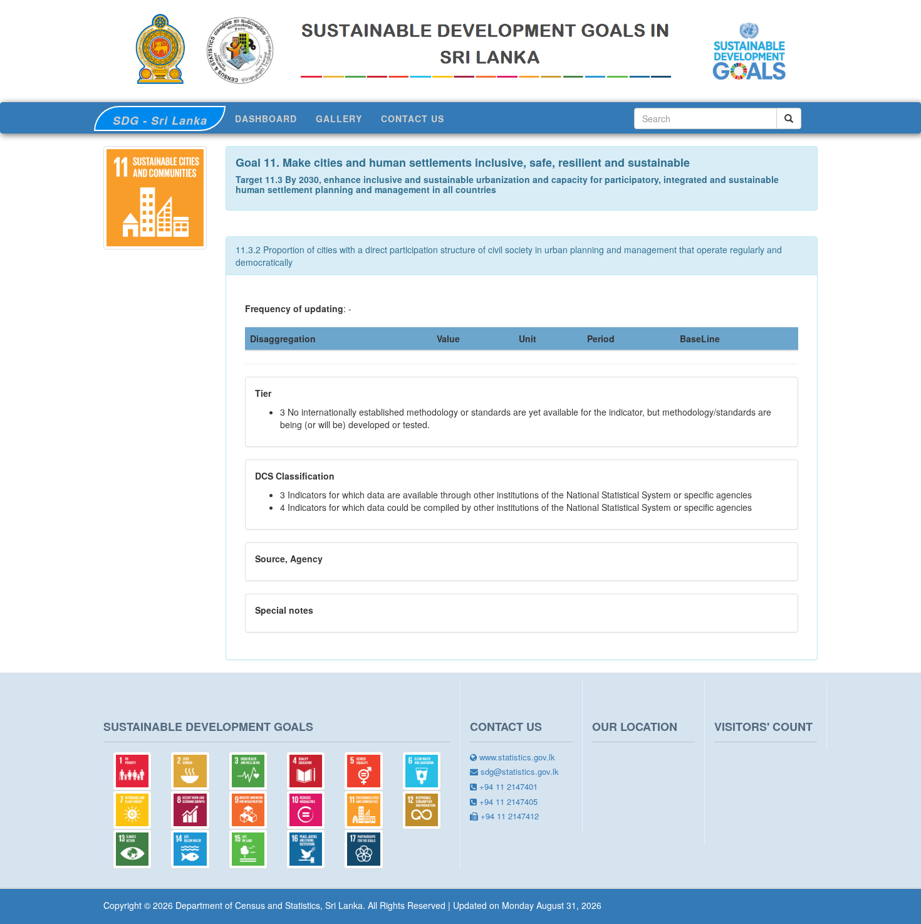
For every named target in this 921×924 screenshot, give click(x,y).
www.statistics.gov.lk (516, 757)
